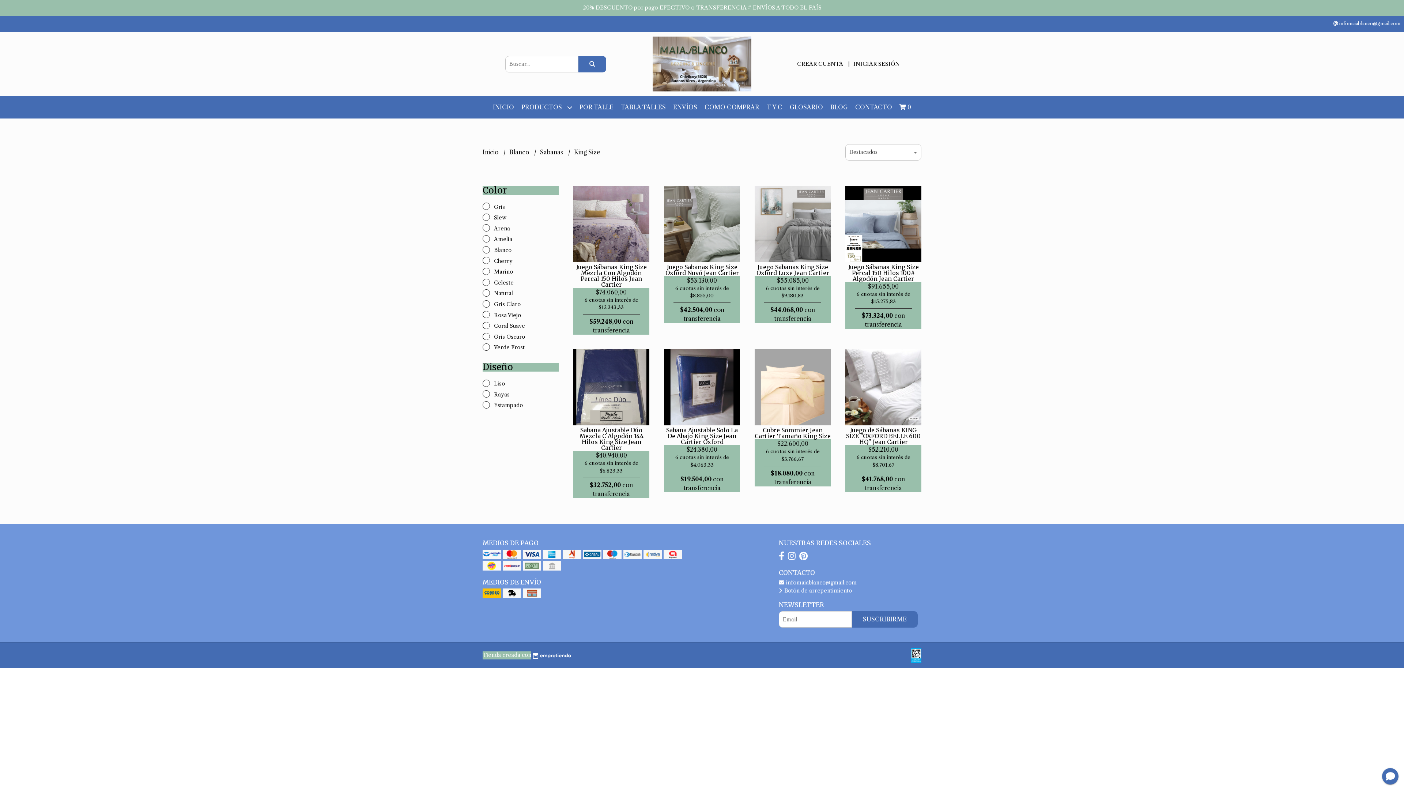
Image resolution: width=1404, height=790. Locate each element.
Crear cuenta (820, 63)
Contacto (873, 107)
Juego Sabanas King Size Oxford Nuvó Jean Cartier (702, 269)
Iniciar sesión (876, 63)
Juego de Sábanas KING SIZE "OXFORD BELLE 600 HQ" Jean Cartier (883, 435)
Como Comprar (732, 107)
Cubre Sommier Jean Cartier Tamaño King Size (793, 433)
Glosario (806, 107)
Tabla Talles (643, 107)
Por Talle (597, 107)
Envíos (685, 107)
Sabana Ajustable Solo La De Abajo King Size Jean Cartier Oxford (702, 435)
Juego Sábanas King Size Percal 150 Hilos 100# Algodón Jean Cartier (883, 272)
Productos (542, 107)
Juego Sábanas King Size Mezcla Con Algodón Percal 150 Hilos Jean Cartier (611, 275)
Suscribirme (885, 619)
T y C (774, 107)
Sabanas (552, 152)
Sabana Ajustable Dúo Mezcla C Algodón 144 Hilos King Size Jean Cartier (612, 438)
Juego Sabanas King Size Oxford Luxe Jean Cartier (792, 269)
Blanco (520, 152)
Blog (839, 107)
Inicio (503, 107)
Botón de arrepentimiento (817, 590)
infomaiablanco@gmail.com (821, 582)
